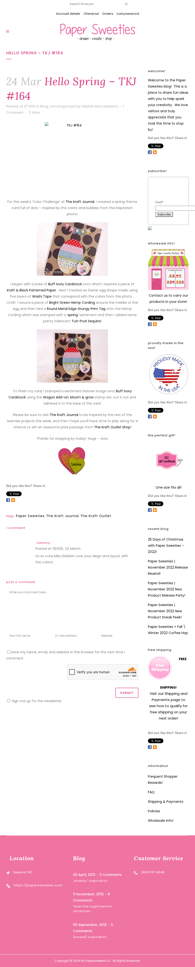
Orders (107, 13)
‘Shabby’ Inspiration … (92, 880)
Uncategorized (62, 106)
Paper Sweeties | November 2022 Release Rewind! (168, 567)
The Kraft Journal (80, 201)
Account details (68, 13)
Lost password (128, 13)
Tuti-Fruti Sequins (86, 321)
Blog (44, 106)
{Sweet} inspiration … (91, 937)
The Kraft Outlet (95, 516)
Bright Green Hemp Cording (72, 302)
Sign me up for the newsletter (36, 701)
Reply (86, 549)
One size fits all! (168, 487)
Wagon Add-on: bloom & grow (68, 397)
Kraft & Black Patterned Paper (31, 290)
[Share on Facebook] (8, 500)
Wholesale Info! (160, 820)
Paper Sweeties (30, 516)
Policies (154, 811)
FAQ (151, 792)
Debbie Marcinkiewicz (100, 106)
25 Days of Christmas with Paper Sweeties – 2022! (166, 545)
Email (159, 202)
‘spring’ (73, 315)
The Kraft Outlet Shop (112, 427)
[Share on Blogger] (13, 500)
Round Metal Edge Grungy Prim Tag (76, 308)
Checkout (91, 13)
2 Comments (110, 874)
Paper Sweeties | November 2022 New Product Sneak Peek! (165, 611)
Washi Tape (42, 296)
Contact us (158, 295)
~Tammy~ (43, 543)
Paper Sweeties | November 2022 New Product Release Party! (166, 589)
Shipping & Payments (165, 801)
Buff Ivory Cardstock (65, 284)
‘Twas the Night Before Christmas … (92, 908)
